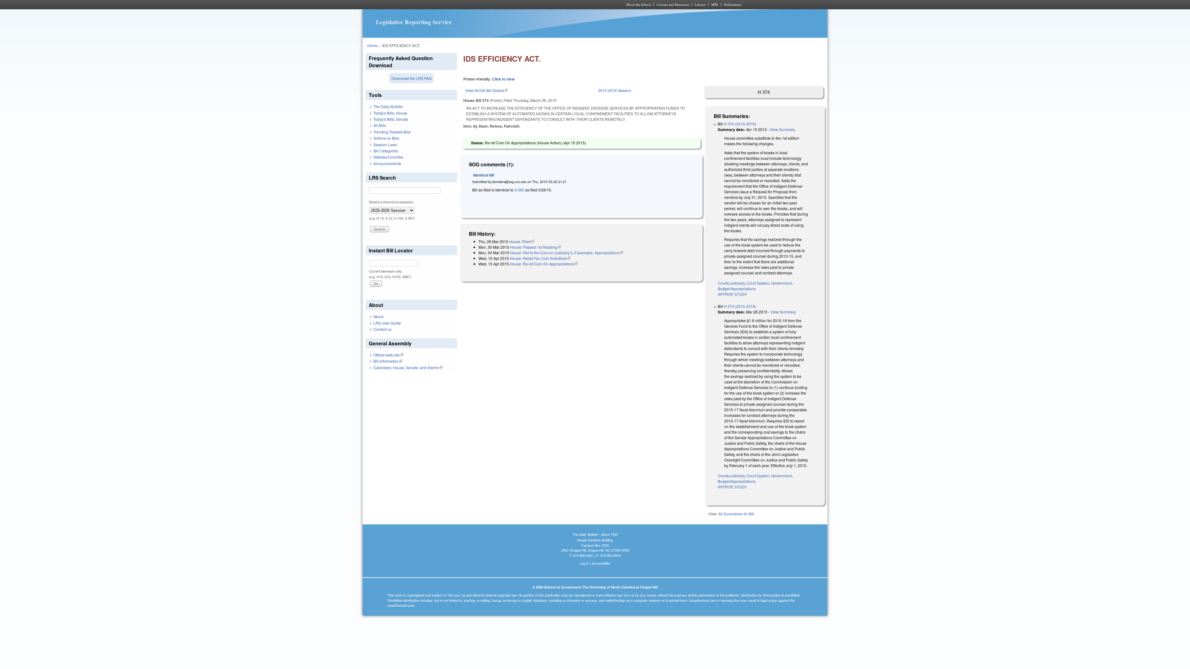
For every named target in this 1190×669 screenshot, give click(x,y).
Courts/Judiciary (731, 283)
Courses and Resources (673, 5)
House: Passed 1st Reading (535, 247)
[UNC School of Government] (513, 4)
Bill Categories (385, 150)
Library (700, 5)
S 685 (519, 189)
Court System (758, 283)
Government (781, 283)
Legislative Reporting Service (414, 22)
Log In (584, 563)
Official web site (388, 354)
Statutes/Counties (388, 157)
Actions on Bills (386, 138)
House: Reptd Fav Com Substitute (540, 258)
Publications (732, 5)
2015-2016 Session (614, 90)
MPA (714, 5)
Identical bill (483, 175)
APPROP (725, 294)
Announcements (387, 163)
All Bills (379, 125)
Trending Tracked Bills (392, 131)
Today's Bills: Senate (390, 119)
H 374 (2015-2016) (740, 123)
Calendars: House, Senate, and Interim (408, 367)
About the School (638, 5)
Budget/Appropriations (737, 288)
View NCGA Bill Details (486, 90)
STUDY (740, 294)
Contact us (382, 329)
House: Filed (521, 241)
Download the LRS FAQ (411, 78)
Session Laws (385, 144)
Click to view (503, 79)
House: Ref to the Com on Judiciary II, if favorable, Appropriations (566, 252)
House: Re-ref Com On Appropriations (544, 263)
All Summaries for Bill (736, 513)
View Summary (782, 129)
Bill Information (387, 361)
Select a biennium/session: (391, 201)
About (378, 316)
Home (372, 45)
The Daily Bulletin (388, 106)
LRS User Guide (387, 323)
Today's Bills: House (390, 113)
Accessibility (601, 563)
